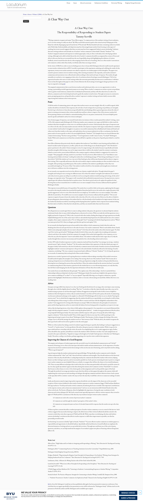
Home (68, 3)
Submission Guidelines (101, 3)
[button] (140, 492)
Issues (75, 3)
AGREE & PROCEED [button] (128, 498)
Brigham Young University (133, 3)
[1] (64, 84)
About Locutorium (85, 3)
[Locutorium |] (16, 5)
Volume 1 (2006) (37, 14)
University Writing (116, 3)
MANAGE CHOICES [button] (128, 493)
